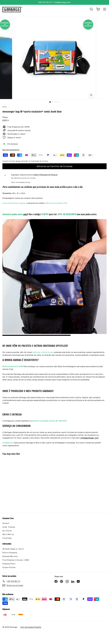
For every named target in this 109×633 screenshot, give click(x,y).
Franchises (7, 538)
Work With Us (8, 534)
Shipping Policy (8, 564)
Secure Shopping (9, 552)
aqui (25, 214)
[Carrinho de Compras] (98, 9)
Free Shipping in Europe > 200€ (15, 560)
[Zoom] (91, 95)
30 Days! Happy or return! (13, 549)
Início (4, 107)
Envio (18, 161)
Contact (5, 523)
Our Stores (7, 531)
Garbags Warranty (10, 556)
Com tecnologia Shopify (30, 627)
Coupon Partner (9, 567)
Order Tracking (8, 527)
